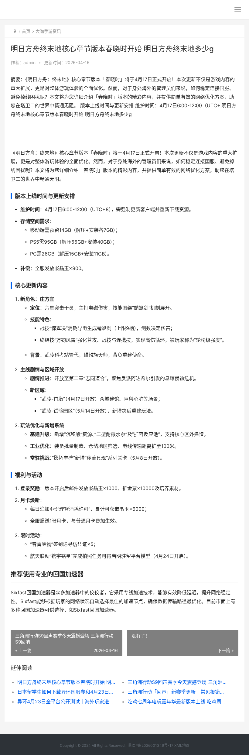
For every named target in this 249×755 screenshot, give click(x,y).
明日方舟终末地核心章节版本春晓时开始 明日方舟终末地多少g (67, 682)
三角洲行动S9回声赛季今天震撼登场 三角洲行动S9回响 (177, 682)
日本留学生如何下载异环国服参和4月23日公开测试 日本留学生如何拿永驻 (67, 692)
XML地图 (181, 745)
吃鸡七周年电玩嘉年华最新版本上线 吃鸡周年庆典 (177, 701)
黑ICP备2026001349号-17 (150, 745)
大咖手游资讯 (48, 31)
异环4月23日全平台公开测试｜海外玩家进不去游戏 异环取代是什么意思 (67, 701)
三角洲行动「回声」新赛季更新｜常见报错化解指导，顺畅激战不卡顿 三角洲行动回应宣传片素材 (177, 692)
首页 (26, 31)
